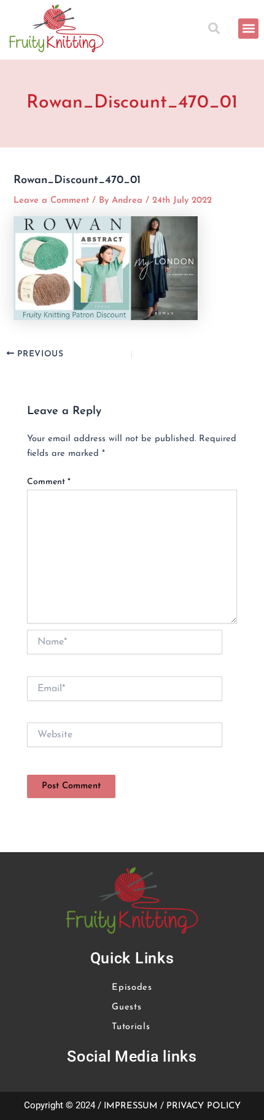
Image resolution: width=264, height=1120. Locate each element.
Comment (49, 482)
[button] (216, 28)
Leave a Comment (51, 200)
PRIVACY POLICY (203, 1106)
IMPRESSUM (131, 1106)
